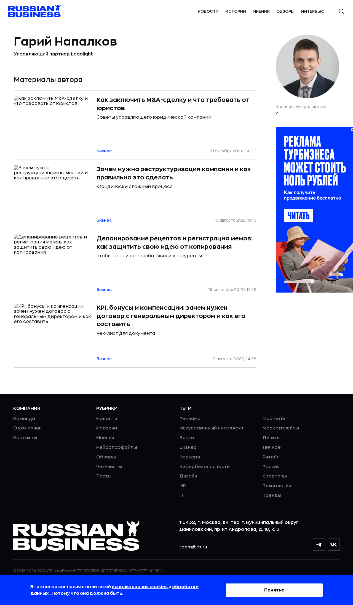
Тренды (272, 495)
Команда (24, 418)
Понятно (274, 590)
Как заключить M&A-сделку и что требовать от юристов (173, 104)
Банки (187, 438)
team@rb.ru (193, 547)
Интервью (313, 11)
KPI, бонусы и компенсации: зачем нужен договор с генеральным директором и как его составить (171, 316)
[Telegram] (319, 544)
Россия (271, 467)
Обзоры (285, 11)
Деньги (271, 438)
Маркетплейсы (281, 428)
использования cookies (140, 587)
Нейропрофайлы (116, 447)
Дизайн (188, 476)
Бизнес (188, 447)
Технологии (277, 486)
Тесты (103, 476)
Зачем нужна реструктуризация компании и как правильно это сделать (174, 173)
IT (182, 495)
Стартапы (275, 476)
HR (183, 486)
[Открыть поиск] (341, 11)
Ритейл (271, 457)
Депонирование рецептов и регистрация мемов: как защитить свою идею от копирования (175, 242)
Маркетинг (276, 418)
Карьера (190, 457)
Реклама (190, 418)
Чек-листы (109, 467)
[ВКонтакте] (334, 544)
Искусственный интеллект (212, 428)
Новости (208, 11)
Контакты (25, 438)
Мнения (261, 11)
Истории (235, 11)
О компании (27, 428)
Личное (272, 447)
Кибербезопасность (204, 467)
